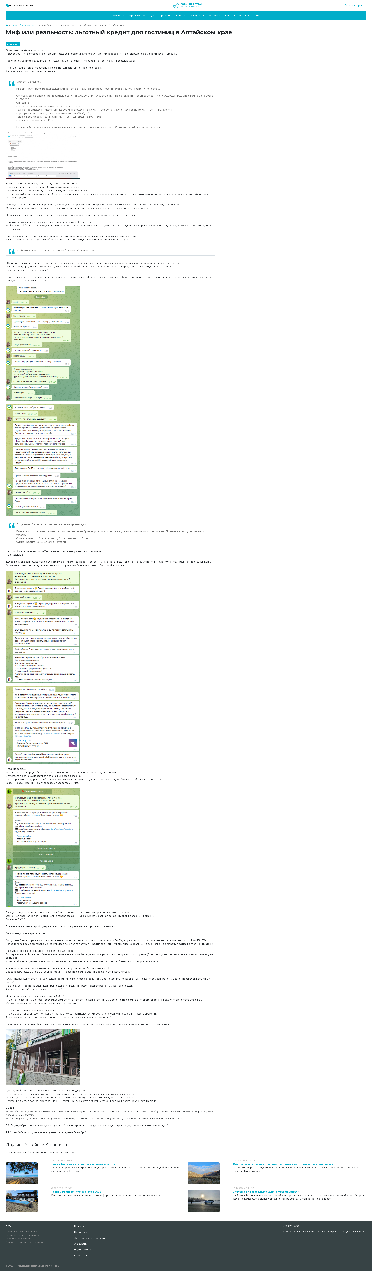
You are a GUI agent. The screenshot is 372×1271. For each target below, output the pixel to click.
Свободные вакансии (18, 1239)
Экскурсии (197, 15)
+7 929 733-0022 (290, 1226)
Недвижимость (219, 15)
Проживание (138, 15)
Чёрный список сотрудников (22, 1235)
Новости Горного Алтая (22, 25)
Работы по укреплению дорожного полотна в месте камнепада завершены (283, 1164)
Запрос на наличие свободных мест (26, 1242)
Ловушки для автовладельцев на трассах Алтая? (266, 1191)
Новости (118, 15)
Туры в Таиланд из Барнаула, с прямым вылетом (83, 1164)
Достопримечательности (168, 15)
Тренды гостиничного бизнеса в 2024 (76, 1191)
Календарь (241, 15)
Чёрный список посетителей (22, 1232)
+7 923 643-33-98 (21, 5)
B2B (256, 15)
